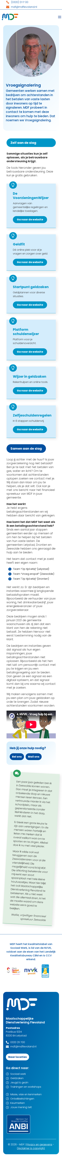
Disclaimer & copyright (31, 1148)
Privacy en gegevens (39, 1144)
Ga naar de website (30, 219)
